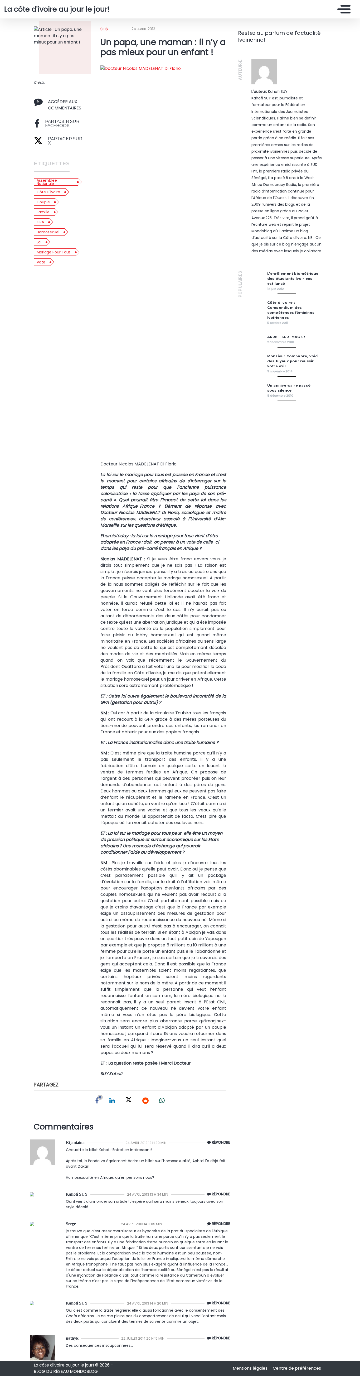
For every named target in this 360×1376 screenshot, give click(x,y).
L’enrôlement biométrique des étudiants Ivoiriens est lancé (293, 279)
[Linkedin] (112, 1100)
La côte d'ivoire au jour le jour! (56, 9)
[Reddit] (145, 1100)
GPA (40, 222)
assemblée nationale (47, 182)
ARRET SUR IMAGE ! (286, 337)
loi (39, 242)
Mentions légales (251, 1368)
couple (43, 202)
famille (43, 212)
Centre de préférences (297, 1368)
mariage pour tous (54, 252)
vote (41, 262)
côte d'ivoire (48, 192)
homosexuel (48, 232)
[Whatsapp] (162, 1100)
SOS (104, 29)
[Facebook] (97, 1100)
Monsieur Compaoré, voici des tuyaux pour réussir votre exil (293, 361)
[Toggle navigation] (342, 9)
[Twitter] (128, 1100)
